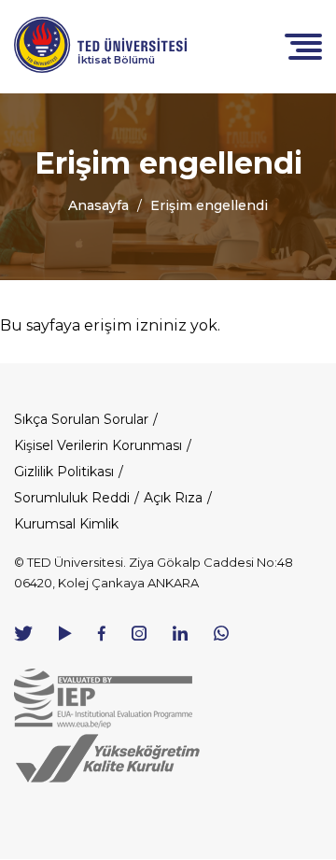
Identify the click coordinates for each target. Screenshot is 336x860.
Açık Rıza (173, 497)
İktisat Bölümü (116, 59)
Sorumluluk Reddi (72, 497)
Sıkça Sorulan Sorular (81, 419)
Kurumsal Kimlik (66, 523)
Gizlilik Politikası (64, 471)
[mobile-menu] (303, 45)
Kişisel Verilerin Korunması (98, 445)
